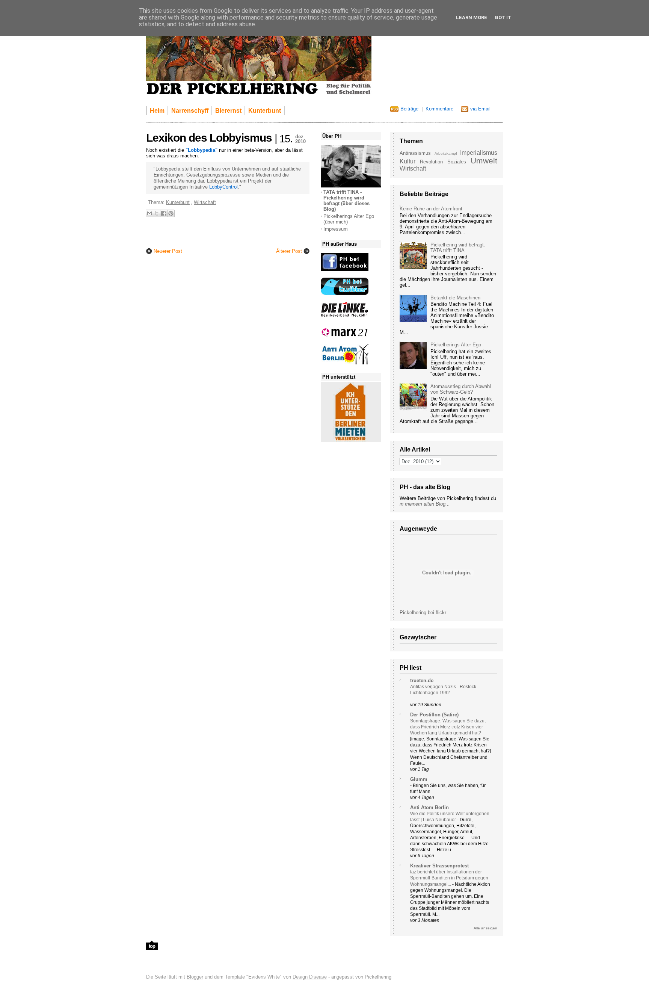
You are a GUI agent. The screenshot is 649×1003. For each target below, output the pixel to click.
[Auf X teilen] (156, 213)
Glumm (418, 779)
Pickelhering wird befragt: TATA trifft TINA (457, 247)
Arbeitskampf (446, 153)
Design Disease (310, 977)
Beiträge (409, 109)
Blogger (195, 977)
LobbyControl (223, 187)
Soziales (456, 162)
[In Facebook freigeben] (164, 213)
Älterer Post (289, 251)
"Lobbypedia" (201, 150)
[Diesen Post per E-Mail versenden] (149, 213)
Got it (503, 17)
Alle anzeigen (485, 928)
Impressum (335, 229)
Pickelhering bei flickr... (425, 612)
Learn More (471, 17)
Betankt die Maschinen (455, 298)
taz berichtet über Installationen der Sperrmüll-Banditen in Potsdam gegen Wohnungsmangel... (449, 878)
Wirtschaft (413, 168)
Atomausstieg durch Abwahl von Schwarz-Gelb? (460, 389)
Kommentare (439, 109)
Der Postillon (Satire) (434, 715)
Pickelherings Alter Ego (455, 344)
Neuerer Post (168, 251)
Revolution (431, 162)
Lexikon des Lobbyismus (209, 137)
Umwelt (484, 160)
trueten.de (421, 680)
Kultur (407, 161)
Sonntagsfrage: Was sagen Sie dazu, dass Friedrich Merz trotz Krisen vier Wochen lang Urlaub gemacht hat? (448, 727)
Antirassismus (415, 153)
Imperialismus (478, 153)
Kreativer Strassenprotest (439, 866)
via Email (480, 109)
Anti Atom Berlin (429, 807)
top (152, 946)
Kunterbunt (178, 202)
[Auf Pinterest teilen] (171, 213)
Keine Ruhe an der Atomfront (431, 208)
